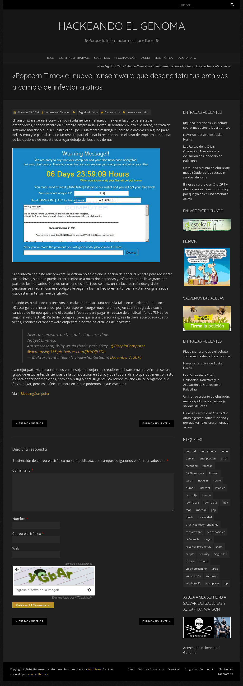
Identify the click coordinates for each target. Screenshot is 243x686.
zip (226, 583)
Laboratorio (187, 57)
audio (224, 451)
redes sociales (216, 532)
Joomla (206, 495)
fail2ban (208, 466)
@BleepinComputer (128, 346)
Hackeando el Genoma (56, 112)
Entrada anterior (31, 423)
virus (147, 112)
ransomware (134, 112)
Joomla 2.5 (192, 502)
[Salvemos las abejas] (207, 308)
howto (217, 480)
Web (15, 548)
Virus (121, 66)
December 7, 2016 (125, 357)
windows (211, 576)
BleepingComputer (35, 393)
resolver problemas (198, 546)
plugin (190, 517)
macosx (201, 510)
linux (225, 502)
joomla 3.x (210, 502)
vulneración (193, 576)
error (224, 458)
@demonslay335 (41, 351)
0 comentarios (112, 112)
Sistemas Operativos (74, 57)
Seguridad (102, 57)
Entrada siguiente (155, 423)
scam (219, 546)
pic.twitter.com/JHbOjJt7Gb (81, 351)
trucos (190, 561)
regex (208, 539)
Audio (145, 57)
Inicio (100, 66)
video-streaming (196, 568)
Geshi (189, 480)
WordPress (94, 669)
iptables (220, 488)
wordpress (212, 583)
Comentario (22, 470)
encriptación (208, 458)
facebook (192, 466)
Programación (125, 57)
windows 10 (193, 583)
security (204, 554)
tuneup (203, 561)
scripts (190, 554)
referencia (192, 539)
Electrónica (163, 57)
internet (205, 488)
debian (190, 458)
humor (190, 488)
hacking (203, 480)
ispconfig (191, 495)
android (191, 451)
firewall (213, 473)
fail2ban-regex (195, 473)
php (213, 510)
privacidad (205, 517)
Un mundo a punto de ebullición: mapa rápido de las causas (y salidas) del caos (206, 172)
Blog (50, 57)
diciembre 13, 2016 (28, 112)
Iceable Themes (38, 674)
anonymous (208, 451)
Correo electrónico (28, 533)
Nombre (20, 518)
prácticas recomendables (202, 524)
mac (188, 510)
